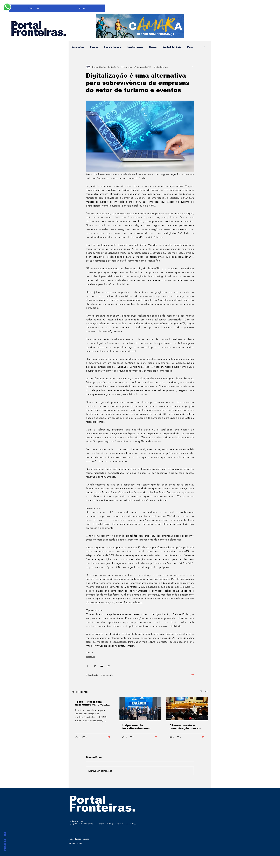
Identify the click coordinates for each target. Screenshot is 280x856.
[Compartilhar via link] (108, 666)
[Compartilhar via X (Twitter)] (94, 666)
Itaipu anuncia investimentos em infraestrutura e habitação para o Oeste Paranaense (139, 727)
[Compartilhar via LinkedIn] (101, 666)
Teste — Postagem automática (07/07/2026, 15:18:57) (92, 703)
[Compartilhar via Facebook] (87, 666)
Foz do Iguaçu (112, 47)
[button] (204, 47)
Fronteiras (90, 656)
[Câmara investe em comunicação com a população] (187, 708)
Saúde (153, 47)
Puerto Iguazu (135, 47)
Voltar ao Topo (5, 841)
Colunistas (77, 47)
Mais (190, 47)
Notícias (89, 652)
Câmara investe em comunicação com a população (184, 727)
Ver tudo (204, 691)
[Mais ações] (192, 67)
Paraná (94, 47)
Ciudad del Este (171, 47)
